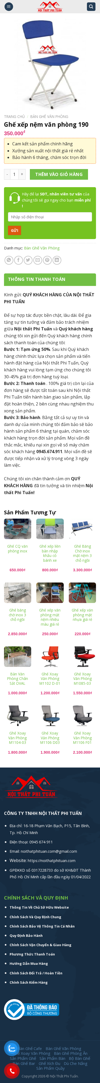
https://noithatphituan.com (51, 860)
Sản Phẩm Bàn (52, 1058)
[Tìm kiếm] (91, 6)
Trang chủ (14, 116)
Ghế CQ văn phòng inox (17, 548)
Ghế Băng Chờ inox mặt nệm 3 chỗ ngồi (82, 553)
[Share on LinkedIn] (57, 260)
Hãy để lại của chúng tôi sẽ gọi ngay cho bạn (56, 199)
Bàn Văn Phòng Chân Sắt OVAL (17, 679)
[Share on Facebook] (18, 260)
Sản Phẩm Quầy (50, 1068)
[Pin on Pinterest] (47, 260)
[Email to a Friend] (37, 260)
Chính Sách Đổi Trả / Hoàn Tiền (36, 973)
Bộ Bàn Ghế (79, 1058)
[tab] (50, 279)
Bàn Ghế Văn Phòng (49, 116)
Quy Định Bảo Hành (26, 935)
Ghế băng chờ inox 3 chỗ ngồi (17, 615)
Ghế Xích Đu (49, 1063)
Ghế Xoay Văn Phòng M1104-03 (17, 738)
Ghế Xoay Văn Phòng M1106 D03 (50, 738)
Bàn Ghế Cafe (29, 1048)
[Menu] (9, 6)
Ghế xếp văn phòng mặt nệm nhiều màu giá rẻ (50, 617)
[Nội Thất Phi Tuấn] (49, 6)
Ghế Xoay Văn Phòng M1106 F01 (82, 738)
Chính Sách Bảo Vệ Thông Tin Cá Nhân (42, 926)
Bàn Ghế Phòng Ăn (70, 1053)
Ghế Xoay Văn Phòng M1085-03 (82, 679)
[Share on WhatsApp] (9, 260)
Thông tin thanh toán (36, 279)
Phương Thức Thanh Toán (32, 954)
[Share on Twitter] (28, 260)
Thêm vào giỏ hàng (59, 174)
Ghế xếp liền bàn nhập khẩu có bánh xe (50, 553)
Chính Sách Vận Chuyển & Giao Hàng (40, 944)
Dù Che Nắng (75, 1063)
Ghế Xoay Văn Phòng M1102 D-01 (49, 679)
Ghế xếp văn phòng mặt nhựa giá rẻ (82, 615)
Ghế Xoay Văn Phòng (31, 1053)
